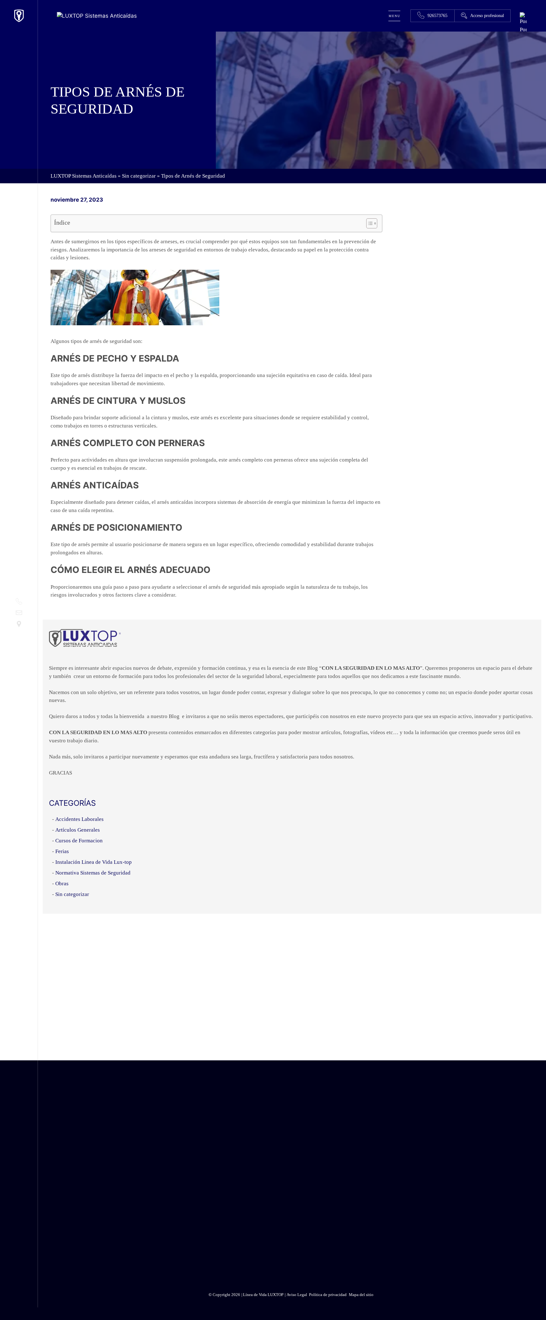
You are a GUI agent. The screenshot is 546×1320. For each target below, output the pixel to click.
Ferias (62, 851)
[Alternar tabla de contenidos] (368, 223)
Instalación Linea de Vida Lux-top (93, 862)
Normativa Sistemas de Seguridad (92, 873)
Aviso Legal (449, 1243)
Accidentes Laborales (79, 819)
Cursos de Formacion (79, 841)
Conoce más (436, 976)
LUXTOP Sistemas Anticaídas (84, 176)
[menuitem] (523, 29)
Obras (62, 884)
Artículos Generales (77, 830)
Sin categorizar (139, 176)
